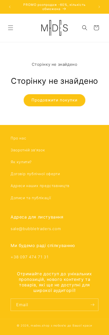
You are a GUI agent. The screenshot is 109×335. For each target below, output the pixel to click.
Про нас (18, 138)
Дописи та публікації (31, 198)
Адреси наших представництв (40, 185)
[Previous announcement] (10, 7)
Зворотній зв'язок (28, 150)
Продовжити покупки (54, 100)
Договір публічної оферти (35, 173)
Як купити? (21, 162)
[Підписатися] (92, 305)
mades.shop (40, 325)
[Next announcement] (99, 7)
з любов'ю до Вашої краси (71, 325)
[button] (10, 28)
